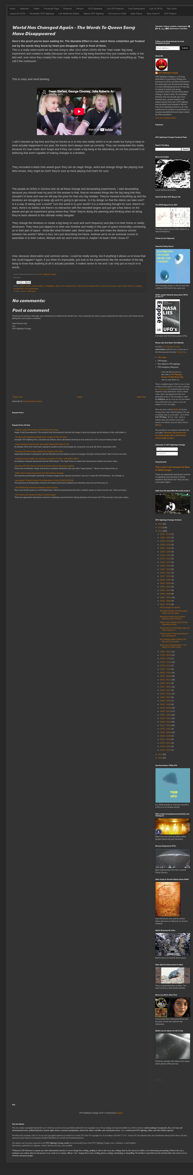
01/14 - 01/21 (165, 750)
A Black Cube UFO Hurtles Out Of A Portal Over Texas (37, 430)
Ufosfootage (162, 389)
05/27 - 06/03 (165, 687)
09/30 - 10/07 (165, 580)
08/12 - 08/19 (165, 604)
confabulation (50, 286)
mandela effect (18, 289)
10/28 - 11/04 (165, 566)
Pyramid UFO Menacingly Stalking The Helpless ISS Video (39, 451)
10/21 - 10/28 (165, 569)
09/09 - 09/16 (165, 590)
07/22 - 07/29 (165, 659)
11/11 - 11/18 (165, 559)
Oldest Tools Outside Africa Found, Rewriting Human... (174, 623)
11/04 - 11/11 (165, 562)
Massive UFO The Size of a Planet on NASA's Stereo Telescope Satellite (44, 466)
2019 (160, 527)
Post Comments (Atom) (32, 401)
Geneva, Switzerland (28, 291)
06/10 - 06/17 (165, 680)
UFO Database (95, 8)
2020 (160, 524)
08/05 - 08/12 (165, 652)
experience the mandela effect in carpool (92, 286)
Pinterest (67, 8)
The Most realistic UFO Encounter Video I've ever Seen (173, 612)
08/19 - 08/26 (165, 601)
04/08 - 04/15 (165, 711)
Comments (161, 454)
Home (12, 8)
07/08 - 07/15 (165, 666)
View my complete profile (165, 118)
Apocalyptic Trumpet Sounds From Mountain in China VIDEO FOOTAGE (44, 480)
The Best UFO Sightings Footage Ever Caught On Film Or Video (41, 437)
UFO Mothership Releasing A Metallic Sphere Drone (36, 488)
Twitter (36, 8)
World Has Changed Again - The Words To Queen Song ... (173, 646)
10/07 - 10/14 (165, 576)
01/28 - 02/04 (165, 746)
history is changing (135, 286)
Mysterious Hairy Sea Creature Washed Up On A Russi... (172, 618)
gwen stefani (122, 286)
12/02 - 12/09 (165, 548)
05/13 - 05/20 (165, 694)
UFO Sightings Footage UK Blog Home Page (172, 375)
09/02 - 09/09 (165, 594)
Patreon (80, 8)
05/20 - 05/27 (165, 690)
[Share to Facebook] (26, 282)
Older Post (141, 397)
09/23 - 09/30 (165, 583)
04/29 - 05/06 (165, 701)
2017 (160, 754)
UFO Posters (170, 13)
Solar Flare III (153, 13)
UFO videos (162, 357)
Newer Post (17, 397)
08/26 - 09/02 (165, 597)
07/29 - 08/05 (165, 655)
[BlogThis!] (20, 282)
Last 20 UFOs (156, 8)
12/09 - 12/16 (165, 545)
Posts (159, 449)
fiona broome (112, 286)
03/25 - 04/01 (165, 718)
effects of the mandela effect (65, 286)
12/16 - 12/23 (165, 541)
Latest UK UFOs (17, 13)
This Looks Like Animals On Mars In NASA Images (35, 495)
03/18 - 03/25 (165, 722)
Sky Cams (172, 8)
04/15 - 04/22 (165, 708)
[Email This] (17, 282)
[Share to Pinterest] (29, 282)
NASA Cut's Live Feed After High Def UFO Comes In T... (175, 629)
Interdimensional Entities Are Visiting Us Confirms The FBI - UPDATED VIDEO (46, 459)
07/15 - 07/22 (165, 662)
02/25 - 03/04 (165, 732)
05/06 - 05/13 (165, 697)
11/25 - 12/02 (165, 552)
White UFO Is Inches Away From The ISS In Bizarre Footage (39, 473)
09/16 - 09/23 (165, 587)
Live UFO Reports (115, 8)
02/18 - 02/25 (165, 736)
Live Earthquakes (136, 8)
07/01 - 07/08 (165, 669)
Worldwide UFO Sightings (42, 13)
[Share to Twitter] (23, 282)
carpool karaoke (25, 286)
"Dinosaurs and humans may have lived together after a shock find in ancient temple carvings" (170, 435)
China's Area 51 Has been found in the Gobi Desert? (174, 635)
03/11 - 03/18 (165, 725)
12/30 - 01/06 (165, 534)
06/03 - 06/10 (165, 683)
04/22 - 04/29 (165, 704)
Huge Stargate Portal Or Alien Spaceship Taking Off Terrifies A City (42, 444)
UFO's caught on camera (170, 607)
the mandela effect (31, 289)
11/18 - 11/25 (165, 555)
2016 (160, 758)
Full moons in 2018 (117, 13)
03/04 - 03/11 (165, 729)
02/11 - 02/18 (165, 739)
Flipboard (24, 8)
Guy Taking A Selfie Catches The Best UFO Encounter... (173, 640)
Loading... (159, 1080)
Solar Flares (136, 13)
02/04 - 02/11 (165, 743)
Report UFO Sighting (94, 13)
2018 (160, 531)
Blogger (119, 1113)
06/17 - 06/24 (165, 676)
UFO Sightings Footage (168, 73)
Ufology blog (181, 352)
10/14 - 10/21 (165, 573)
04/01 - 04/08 (165, 715)
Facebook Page (51, 8)
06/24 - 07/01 (165, 673)
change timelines (38, 286)
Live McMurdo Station (69, 13)
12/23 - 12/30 (165, 538)
